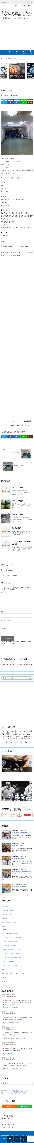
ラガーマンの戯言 (10, 941)
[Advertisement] (17, 35)
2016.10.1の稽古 (17, 501)
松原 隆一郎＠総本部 (25, 426)
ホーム (4, 59)
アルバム (5, 906)
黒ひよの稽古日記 (10, 965)
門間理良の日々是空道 (12, 953)
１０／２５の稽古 (18, 487)
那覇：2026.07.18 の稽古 (19, 833)
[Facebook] (10, 102)
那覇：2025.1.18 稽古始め (19, 886)
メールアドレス (6, 620)
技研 (4, 969)
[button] (3, 71)
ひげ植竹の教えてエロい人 (13, 933)
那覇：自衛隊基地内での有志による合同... (15, 1022)
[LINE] (23, 102)
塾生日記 (4, 926)
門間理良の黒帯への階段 (12, 957)
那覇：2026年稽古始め (18, 858)
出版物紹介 (6, 918)
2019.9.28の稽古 (8, 1053)
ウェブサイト (5, 628)
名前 (3, 612)
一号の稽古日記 (10, 945)
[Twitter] (4, 436)
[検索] (31, 2)
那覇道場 (6, 981)
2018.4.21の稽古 (18, 514)
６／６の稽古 (16, 528)
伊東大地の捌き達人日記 (12, 949)
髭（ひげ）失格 (9, 961)
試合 (4, 977)
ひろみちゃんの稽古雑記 (12, 937)
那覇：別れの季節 (17, 846)
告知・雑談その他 (9, 922)
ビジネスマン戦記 (8, 910)
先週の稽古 (13, 59)
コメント (3, 592)
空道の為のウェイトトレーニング (13, 973)
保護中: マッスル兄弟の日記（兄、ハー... (14, 1007)
